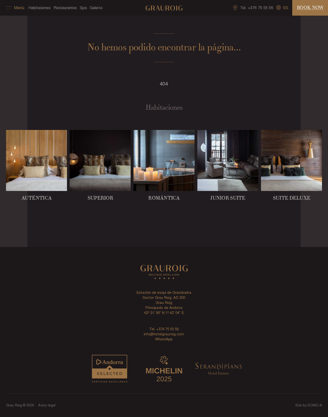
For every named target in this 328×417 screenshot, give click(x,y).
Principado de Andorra (163, 307)
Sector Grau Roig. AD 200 (164, 297)
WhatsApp (164, 339)
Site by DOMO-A (308, 405)
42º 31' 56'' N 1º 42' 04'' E (164, 312)
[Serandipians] (218, 370)
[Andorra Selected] (109, 370)
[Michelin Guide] (164, 370)
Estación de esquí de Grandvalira (163, 292)
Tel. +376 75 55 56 (164, 329)
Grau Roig (164, 302)
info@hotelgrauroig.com (164, 334)
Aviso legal (46, 405)
